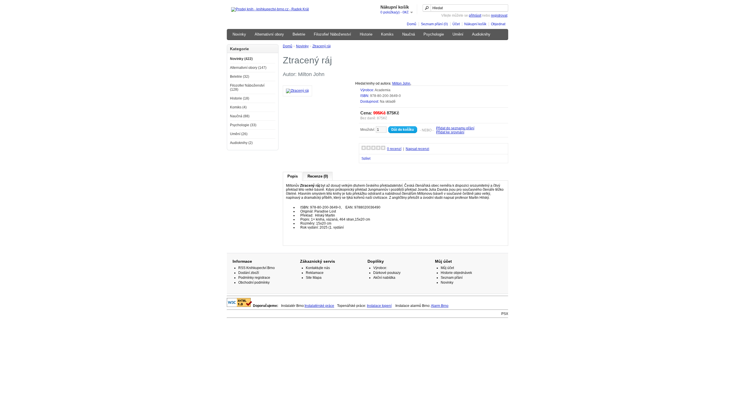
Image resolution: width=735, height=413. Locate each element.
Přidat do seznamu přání (455, 128)
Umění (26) (238, 134)
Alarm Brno (439, 306)
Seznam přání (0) (434, 24)
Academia (382, 90)
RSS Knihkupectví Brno (256, 268)
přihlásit (475, 15)
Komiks (387, 34)
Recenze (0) (317, 176)
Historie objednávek (456, 273)
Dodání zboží (248, 273)
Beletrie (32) (239, 77)
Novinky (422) (241, 59)
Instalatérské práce (319, 306)
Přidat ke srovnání (450, 132)
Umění (457, 34)
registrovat (499, 15)
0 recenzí (394, 149)
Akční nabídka (384, 278)
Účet (456, 24)
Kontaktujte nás (318, 268)
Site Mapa (314, 278)
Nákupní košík (475, 24)
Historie (366, 34)
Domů (411, 24)
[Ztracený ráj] (297, 91)
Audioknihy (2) (241, 143)
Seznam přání (452, 278)
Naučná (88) (239, 116)
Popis (292, 176)
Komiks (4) (238, 107)
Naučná (408, 34)
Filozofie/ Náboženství (332, 34)
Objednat (498, 24)
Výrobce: (380, 268)
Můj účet (447, 268)
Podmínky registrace (254, 278)
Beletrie (299, 34)
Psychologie (433, 34)
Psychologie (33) (243, 125)
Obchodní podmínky (254, 282)
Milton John (401, 83)
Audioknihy (481, 34)
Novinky (239, 34)
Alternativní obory (269, 34)
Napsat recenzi (417, 149)
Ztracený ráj (321, 46)
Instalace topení (379, 306)
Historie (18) (239, 98)
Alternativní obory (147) (248, 68)
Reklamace (315, 273)
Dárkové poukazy (387, 273)
